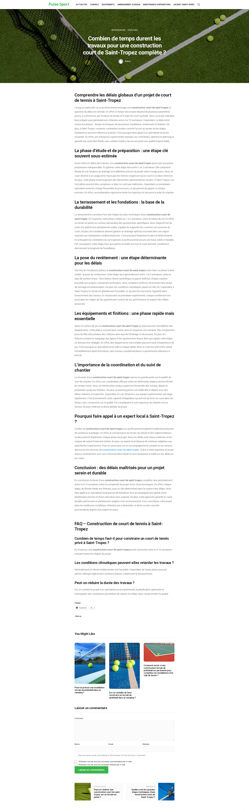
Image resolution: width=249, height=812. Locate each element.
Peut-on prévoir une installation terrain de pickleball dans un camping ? (89, 690)
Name (77, 744)
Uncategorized (118, 30)
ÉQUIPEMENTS (108, 5)
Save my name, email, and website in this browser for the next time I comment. (112, 755)
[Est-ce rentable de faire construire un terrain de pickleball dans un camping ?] (124, 665)
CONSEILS (94, 5)
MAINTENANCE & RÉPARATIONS (157, 5)
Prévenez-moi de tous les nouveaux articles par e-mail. (102, 765)
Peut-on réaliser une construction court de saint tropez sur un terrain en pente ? (106, 793)
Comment (79, 718)
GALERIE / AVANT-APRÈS (183, 5)
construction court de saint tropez (120, 449)
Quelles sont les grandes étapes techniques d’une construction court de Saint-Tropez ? (143, 793)
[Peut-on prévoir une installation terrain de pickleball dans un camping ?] (90, 663)
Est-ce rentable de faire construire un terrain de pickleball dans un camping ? (122, 695)
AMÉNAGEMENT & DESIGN (128, 5)
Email (111, 744)
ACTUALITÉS (81, 5)
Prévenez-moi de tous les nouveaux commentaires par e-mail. (105, 761)
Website (146, 744)
